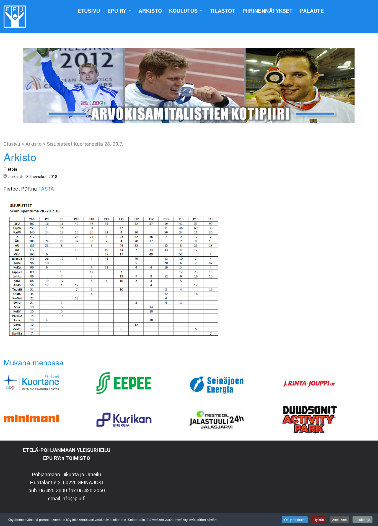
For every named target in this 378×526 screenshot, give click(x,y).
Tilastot (222, 10)
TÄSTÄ (46, 189)
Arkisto (150, 10)
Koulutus (183, 10)
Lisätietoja (362, 519)
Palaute (312, 10)
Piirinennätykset (267, 10)
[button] (8, 85)
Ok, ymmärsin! (294, 519)
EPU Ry (116, 10)
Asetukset (339, 519)
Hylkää (319, 519)
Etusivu (88, 10)
